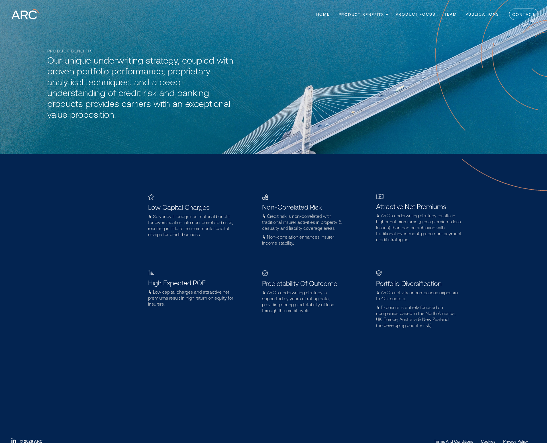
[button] (361, 14)
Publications (482, 14)
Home (323, 14)
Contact (523, 14)
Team (450, 14)
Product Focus (416, 14)
